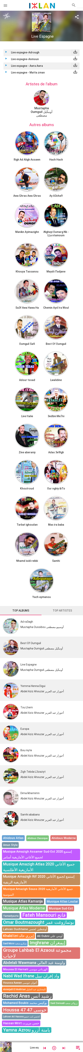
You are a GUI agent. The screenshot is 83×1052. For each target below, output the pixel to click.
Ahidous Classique (37, 838)
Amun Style (10, 844)
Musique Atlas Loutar (62, 901)
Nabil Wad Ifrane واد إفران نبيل (31, 976)
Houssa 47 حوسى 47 (25, 1010)
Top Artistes (62, 610)
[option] (41, 103)
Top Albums (20, 610)
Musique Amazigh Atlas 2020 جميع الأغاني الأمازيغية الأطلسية (39, 867)
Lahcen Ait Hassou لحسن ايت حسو (21, 1016)
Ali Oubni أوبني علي (50, 936)
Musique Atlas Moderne (24, 908)
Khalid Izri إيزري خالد (18, 936)
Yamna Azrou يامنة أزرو (26, 1030)
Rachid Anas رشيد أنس (27, 996)
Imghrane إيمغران (47, 942)
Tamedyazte (11, 915)
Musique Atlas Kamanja (23, 901)
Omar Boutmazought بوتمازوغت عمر (38, 922)
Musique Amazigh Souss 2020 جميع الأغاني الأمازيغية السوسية (38, 891)
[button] (5, 5)
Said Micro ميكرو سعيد (14, 943)
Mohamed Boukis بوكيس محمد (25, 1003)
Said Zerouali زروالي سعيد (64, 1003)
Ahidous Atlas (13, 838)
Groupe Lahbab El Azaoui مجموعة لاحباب (37, 953)
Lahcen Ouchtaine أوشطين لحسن (25, 929)
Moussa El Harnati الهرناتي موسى (25, 969)
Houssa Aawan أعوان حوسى (20, 982)
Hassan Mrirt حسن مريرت (21, 1023)
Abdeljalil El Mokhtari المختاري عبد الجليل (24, 989)
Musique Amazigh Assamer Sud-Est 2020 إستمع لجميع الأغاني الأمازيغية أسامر (37, 854)
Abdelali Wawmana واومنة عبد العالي (34, 962)
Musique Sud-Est (61, 908)
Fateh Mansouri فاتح (44, 915)
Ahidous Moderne (64, 838)
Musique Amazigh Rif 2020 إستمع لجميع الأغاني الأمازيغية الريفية (39, 879)
